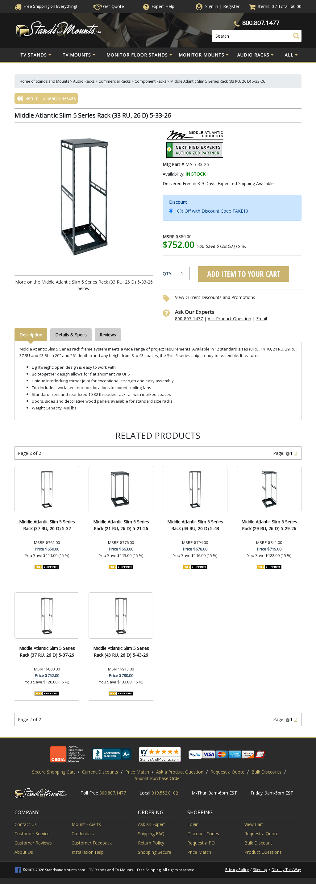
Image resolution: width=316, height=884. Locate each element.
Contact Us (26, 824)
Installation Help (88, 852)
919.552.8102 (165, 793)
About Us (24, 852)
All (289, 55)
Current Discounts (100, 772)
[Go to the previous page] (287, 453)
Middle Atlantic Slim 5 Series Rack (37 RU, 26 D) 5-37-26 (47, 651)
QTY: (167, 273)
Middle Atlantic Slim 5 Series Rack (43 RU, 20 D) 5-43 (195, 525)
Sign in (211, 6)
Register (231, 6)
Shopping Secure (154, 852)
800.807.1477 (260, 22)
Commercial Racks (114, 81)
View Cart (253, 824)
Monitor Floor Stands (137, 55)
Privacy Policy (237, 869)
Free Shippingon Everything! (50, 6)
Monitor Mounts (201, 55)
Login (192, 824)
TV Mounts (77, 55)
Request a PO (201, 843)
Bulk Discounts (266, 772)
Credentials (83, 833)
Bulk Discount (258, 843)
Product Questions (263, 852)
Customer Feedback (92, 843)
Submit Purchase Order (158, 778)
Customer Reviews (33, 843)
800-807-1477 (189, 319)
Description (30, 335)
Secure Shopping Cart (53, 772)
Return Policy (151, 843)
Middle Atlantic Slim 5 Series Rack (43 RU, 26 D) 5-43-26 (121, 651)
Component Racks (150, 81)
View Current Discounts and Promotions (215, 297)
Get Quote (113, 6)
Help (163, 6)
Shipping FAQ (151, 833)
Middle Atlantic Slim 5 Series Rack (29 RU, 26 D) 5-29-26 (269, 525)
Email (261, 319)
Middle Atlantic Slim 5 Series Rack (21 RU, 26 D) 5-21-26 (121, 525)
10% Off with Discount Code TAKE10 (211, 211)
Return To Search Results (50, 98)
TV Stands (33, 55)
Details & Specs (71, 335)
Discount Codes (203, 833)
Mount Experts (86, 824)
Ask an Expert (151, 824)
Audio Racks (253, 55)
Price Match (137, 772)
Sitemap (260, 869)
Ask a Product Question (179, 772)
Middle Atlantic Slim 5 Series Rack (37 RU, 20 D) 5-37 (47, 525)
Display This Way (286, 869)
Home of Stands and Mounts (44, 81)
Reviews (108, 335)
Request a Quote (227, 772)
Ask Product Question (229, 319)
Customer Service (32, 833)
